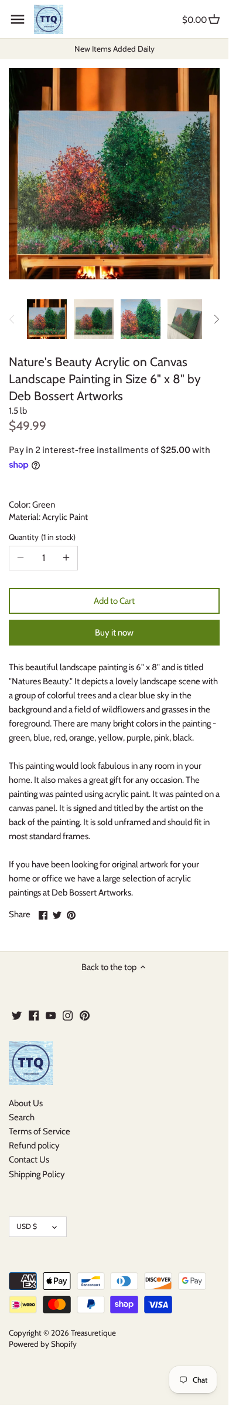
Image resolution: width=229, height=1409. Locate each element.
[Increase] (66, 558)
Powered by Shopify (43, 1344)
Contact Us (29, 1159)
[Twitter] (17, 1015)
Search (22, 1117)
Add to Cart (114, 601)
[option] (46, 319)
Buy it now (114, 632)
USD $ (26, 1226)
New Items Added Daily (114, 48)
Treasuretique (93, 1332)
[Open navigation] (17, 19)
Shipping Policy (37, 1174)
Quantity (41, 537)
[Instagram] (68, 1015)
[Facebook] (34, 1015)
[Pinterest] (85, 1015)
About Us (26, 1103)
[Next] (216, 319)
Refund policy (34, 1145)
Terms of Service (39, 1131)
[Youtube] (51, 1015)
